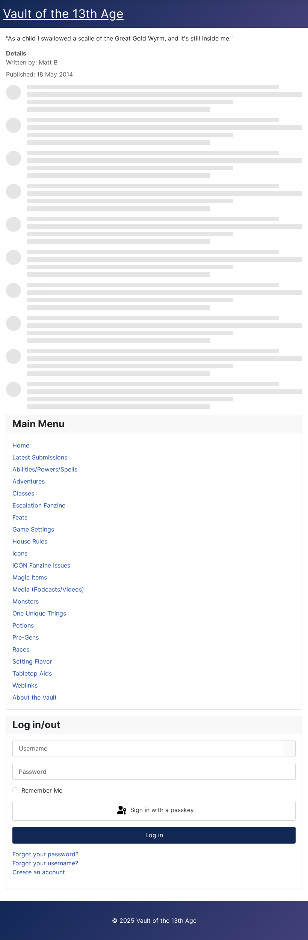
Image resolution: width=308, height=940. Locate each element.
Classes (23, 493)
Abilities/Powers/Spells (44, 469)
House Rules (29, 541)
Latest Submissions (39, 457)
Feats (19, 517)
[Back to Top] (298, 930)
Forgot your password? (45, 854)
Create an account (38, 872)
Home (20, 445)
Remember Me (41, 790)
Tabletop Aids (32, 673)
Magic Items (29, 577)
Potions (23, 625)
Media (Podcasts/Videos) (48, 589)
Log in (154, 835)
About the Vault (34, 697)
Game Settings (33, 529)
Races (20, 649)
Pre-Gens (25, 637)
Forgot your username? (45, 863)
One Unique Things (39, 613)
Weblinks (25, 685)
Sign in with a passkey (161, 810)
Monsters (25, 601)
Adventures (28, 481)
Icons (19, 553)
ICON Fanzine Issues (41, 565)
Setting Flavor (32, 661)
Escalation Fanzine (38, 505)
